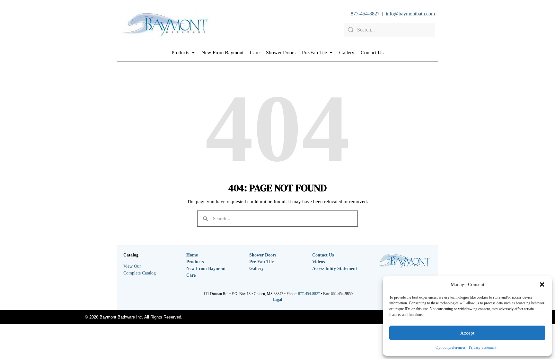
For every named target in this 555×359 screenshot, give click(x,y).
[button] (542, 284)
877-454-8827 (365, 13)
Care (255, 52)
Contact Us (372, 52)
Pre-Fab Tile (314, 52)
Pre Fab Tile (261, 261)
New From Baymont (222, 52)
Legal (277, 299)
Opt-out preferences (451, 347)
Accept (467, 333)
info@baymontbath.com (410, 13)
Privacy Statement (482, 347)
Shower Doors (280, 52)
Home (192, 255)
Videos (318, 261)
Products (180, 52)
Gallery (346, 52)
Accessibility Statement (334, 268)
